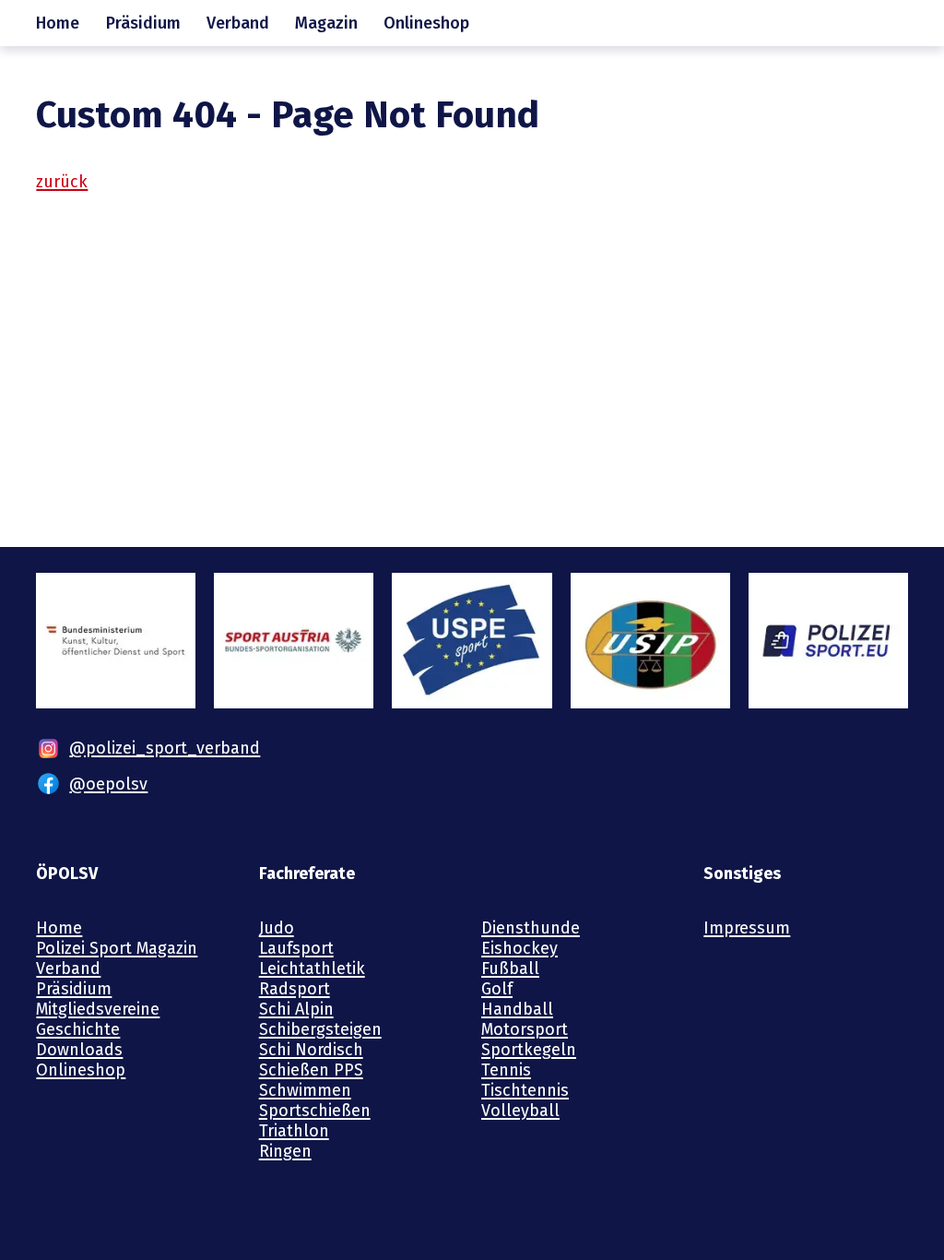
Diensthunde (530, 928)
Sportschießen (315, 1110)
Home (57, 23)
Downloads (79, 1050)
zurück (62, 182)
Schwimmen (305, 1090)
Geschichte (78, 1029)
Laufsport (296, 948)
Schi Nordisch (311, 1050)
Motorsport (524, 1029)
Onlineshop (426, 23)
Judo (276, 928)
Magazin (326, 23)
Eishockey (519, 948)
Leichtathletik (312, 968)
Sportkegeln (528, 1050)
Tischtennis (525, 1090)
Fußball (510, 968)
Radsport (294, 989)
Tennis (506, 1070)
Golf (497, 989)
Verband (237, 23)
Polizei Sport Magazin (116, 948)
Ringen (285, 1151)
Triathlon (294, 1131)
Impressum (746, 928)
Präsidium (143, 23)
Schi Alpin (296, 1009)
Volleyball (520, 1110)
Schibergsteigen (320, 1029)
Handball (517, 1009)
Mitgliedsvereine (97, 1009)
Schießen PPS (311, 1070)
